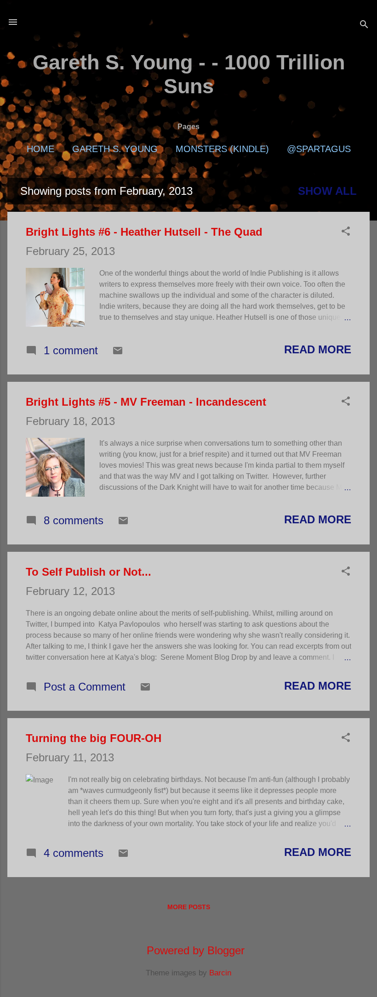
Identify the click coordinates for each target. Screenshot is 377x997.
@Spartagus (319, 149)
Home (40, 149)
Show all (327, 191)
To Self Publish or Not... (88, 572)
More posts (188, 907)
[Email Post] (117, 352)
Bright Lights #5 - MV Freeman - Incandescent (146, 402)
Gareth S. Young (115, 149)
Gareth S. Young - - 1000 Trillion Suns (189, 74)
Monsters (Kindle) (222, 149)
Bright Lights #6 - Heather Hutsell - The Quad (144, 232)
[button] (345, 232)
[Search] (364, 25)
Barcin (220, 973)
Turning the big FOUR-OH (93, 738)
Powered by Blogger (194, 950)
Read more (317, 349)
